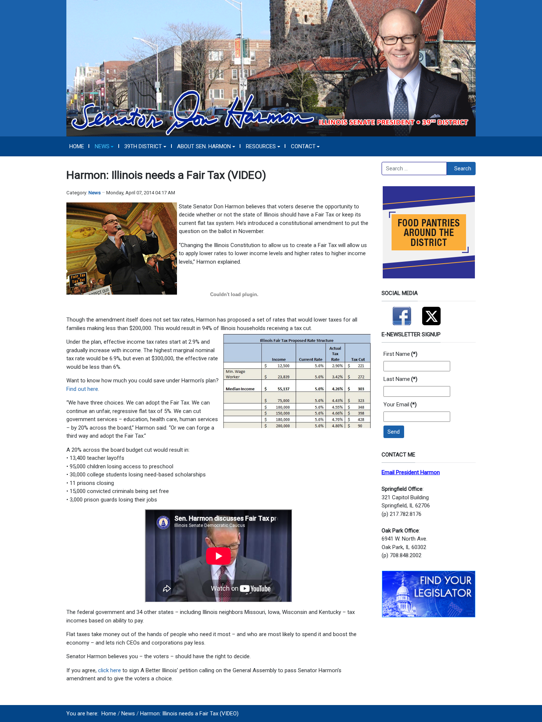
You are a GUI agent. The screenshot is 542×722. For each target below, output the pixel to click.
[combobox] (414, 168)
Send (394, 431)
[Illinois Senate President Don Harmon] (271, 68)
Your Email (400, 404)
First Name (400, 354)
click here (110, 670)
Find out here (82, 389)
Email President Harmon (411, 472)
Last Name (400, 379)
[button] (104, 146)
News (94, 192)
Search (462, 168)
